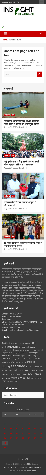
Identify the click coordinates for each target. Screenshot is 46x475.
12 (17, 429)
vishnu (15, 377)
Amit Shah (14, 343)
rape (7, 374)
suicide (12, 374)
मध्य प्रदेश (10, 381)
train (3, 378)
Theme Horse (33, 467)
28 (29, 438)
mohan (10, 370)
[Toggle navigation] (5, 34)
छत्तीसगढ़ (38, 378)
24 (5, 438)
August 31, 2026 (10, 127)
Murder (28, 370)
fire (27, 367)
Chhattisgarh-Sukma (16, 359)
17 (5, 433)
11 (11, 429)
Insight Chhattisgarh (20, 18)
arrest (22, 343)
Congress (30, 361)
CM (23, 362)
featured (18, 366)
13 (23, 429)
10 (5, 429)
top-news (34, 373)
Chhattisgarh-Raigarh (17, 356)
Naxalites (35, 370)
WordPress (31, 471)
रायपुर (16, 381)
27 (23, 438)
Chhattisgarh (10, 346)
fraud (31, 367)
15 (35, 429)
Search (39, 74)
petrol (41, 370)
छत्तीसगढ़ (7, 115)
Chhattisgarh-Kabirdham (19, 353)
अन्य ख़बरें (8, 88)
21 (29, 433)
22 (35, 433)
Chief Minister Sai (14, 362)
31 (5, 443)
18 (11, 433)
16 (41, 429)
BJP (34, 343)
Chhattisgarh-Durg (26, 350)
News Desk (23, 127)
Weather (25, 377)
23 (41, 433)
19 (17, 433)
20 (23, 433)
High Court (38, 367)
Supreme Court (21, 374)
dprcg (6, 366)
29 (35, 438)
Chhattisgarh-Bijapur (27, 347)
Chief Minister (28, 359)
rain (3, 374)
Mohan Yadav (19, 370)
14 (29, 429)
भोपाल (4, 381)
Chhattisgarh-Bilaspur (10, 350)
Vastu (8, 378)
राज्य (13, 115)
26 (17, 438)
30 (41, 438)
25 (11, 438)
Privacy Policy (10, 467)
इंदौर (32, 378)
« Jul (4, 448)
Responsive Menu (41, 2)
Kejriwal (4, 370)
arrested (28, 343)
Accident (6, 343)
